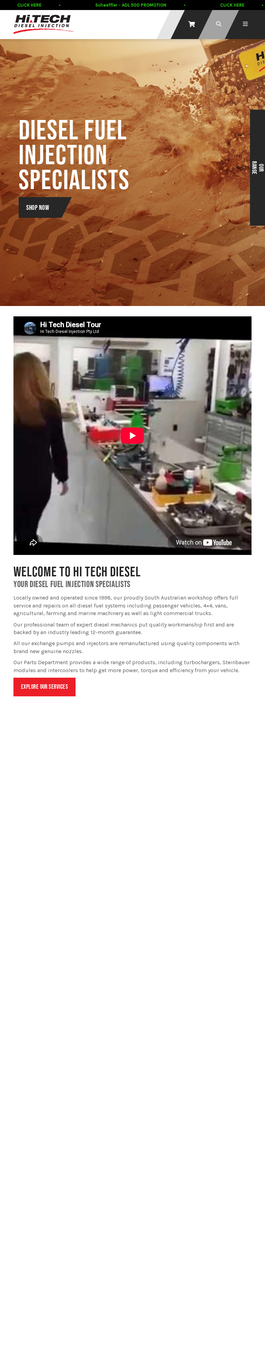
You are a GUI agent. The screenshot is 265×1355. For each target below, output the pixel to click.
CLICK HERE (29, 5)
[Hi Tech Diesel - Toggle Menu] (245, 24)
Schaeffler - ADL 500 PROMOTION (130, 5)
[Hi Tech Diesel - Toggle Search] (219, 24)
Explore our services (44, 686)
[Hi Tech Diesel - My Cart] (191, 24)
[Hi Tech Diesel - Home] (43, 24)
